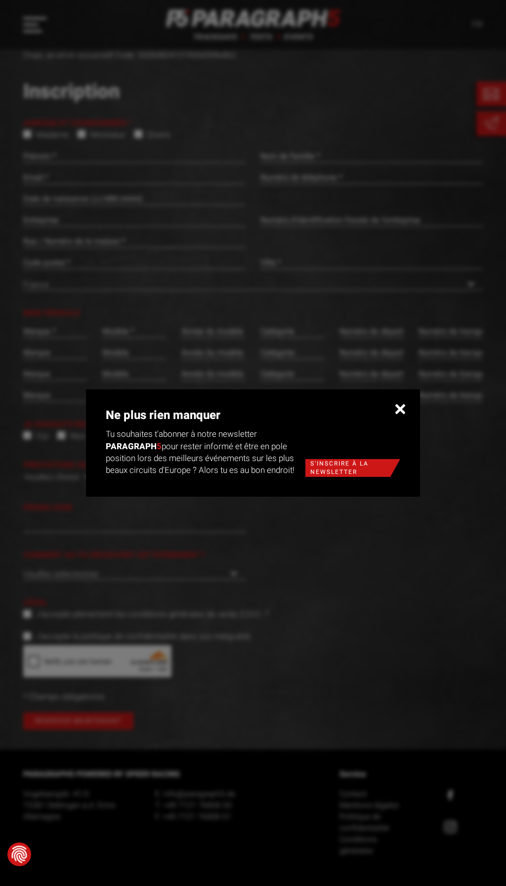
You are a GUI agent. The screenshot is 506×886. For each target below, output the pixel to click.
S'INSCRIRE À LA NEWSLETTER (339, 467)
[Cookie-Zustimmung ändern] (19, 854)
